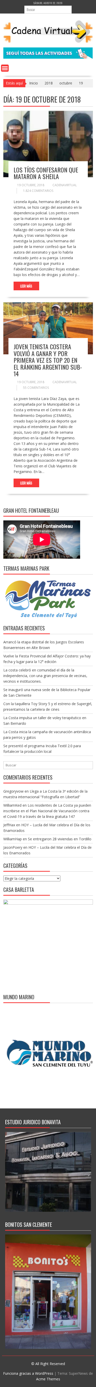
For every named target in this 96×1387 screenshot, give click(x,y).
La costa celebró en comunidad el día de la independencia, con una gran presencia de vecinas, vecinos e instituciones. (45, 676)
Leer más (26, 286)
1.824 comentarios (38, 191)
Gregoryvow (13, 791)
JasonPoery (12, 847)
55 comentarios (36, 387)
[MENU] (5, 68)
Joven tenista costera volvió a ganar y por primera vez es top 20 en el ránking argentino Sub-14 (48, 360)
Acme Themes (48, 1379)
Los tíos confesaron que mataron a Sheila (46, 173)
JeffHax (9, 824)
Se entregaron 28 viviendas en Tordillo (59, 838)
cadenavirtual (64, 185)
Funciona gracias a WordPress (28, 1373)
